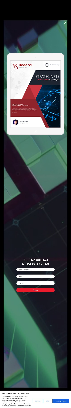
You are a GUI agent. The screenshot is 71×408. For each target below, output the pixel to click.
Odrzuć (48, 401)
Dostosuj (37, 401)
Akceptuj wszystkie (61, 401)
